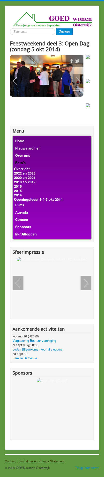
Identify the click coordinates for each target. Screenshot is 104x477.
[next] (75, 81)
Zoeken (64, 31)
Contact (21, 219)
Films (19, 204)
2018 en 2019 (25, 182)
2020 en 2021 (25, 177)
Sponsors (23, 226)
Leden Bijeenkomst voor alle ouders (38, 349)
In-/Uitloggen (26, 234)
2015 (18, 190)
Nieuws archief (27, 148)
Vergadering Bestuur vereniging (34, 340)
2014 (18, 195)
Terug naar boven (87, 467)
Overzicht (22, 169)
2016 (18, 186)
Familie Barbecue (25, 358)
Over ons (22, 155)
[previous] (18, 81)
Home (20, 140)
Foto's (20, 162)
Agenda (21, 212)
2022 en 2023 (25, 173)
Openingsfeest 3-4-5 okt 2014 (38, 199)
